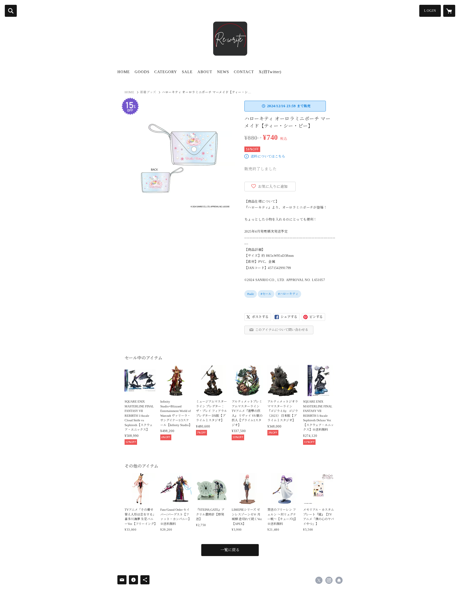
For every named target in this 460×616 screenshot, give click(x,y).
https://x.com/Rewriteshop (318, 580)
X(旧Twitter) (270, 72)
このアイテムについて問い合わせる (281, 330)
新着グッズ (148, 92)
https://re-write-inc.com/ (339, 580)
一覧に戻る (230, 550)
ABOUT (204, 72)
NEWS (223, 72)
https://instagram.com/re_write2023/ (329, 580)
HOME (123, 72)
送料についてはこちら (268, 156)
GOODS (142, 72)
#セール (266, 294)
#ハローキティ (288, 294)
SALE (187, 72)
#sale (250, 294)
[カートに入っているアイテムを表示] (449, 11)
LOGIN (430, 10)
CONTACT (244, 72)
